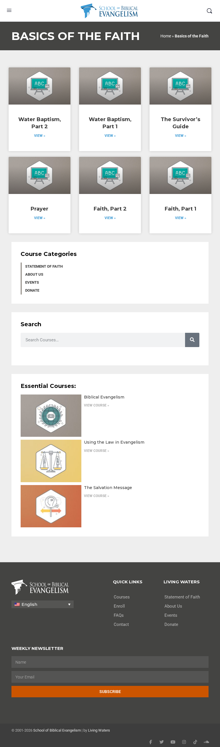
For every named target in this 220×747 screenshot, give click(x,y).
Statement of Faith (44, 266)
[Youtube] (173, 742)
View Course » (96, 405)
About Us (34, 274)
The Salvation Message (108, 487)
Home (165, 36)
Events (32, 282)
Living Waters (99, 730)
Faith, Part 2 (110, 209)
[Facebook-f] (150, 742)
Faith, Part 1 (180, 209)
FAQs (119, 615)
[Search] (209, 11)
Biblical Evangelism (104, 397)
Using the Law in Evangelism (114, 442)
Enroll (119, 606)
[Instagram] (184, 742)
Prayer (39, 209)
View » (39, 136)
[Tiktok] (195, 742)
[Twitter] (162, 742)
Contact (121, 624)
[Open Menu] (9, 10)
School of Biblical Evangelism (57, 730)
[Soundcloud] (206, 742)
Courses (122, 597)
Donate (32, 290)
